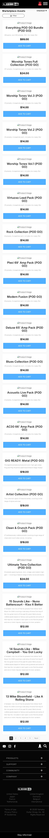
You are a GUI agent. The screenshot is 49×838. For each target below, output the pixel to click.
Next (36, 738)
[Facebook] (15, 746)
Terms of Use (10, 809)
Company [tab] (11, 776)
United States (12, 794)
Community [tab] (12, 770)
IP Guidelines (10, 815)
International (36, 802)
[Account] (40, 746)
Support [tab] (11, 764)
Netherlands (12, 802)
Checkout (41, 11)
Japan (12, 796)
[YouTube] (4, 746)
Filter (15, 16)
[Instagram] (10, 746)
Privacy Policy (11, 812)
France (12, 799)
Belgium (36, 799)
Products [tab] (12, 758)
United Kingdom (37, 794)
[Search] (45, 746)
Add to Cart (24, 46)
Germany (37, 796)
